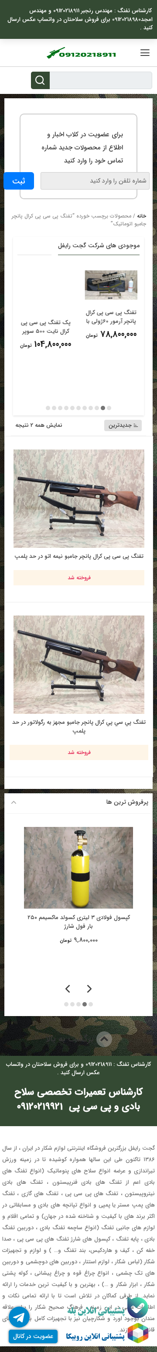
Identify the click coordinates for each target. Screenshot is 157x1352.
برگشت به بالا (70, 1039)
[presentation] (89, 989)
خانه (141, 216)
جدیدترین (120, 425)
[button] (109, 408)
